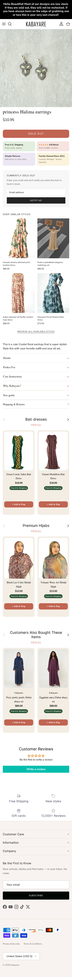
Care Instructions (12, 376)
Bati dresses (36, 419)
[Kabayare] (36, 24)
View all (36, 425)
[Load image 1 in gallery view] (36, 68)
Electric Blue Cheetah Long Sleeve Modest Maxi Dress (40, 963)
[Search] (11, 24)
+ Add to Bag (18, 504)
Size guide (9, 395)
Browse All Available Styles (35, 331)
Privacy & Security (11, 943)
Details (7, 358)
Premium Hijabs (36, 526)
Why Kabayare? (12, 385)
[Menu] (4, 24)
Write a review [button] (36, 769)
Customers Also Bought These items (36, 634)
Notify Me (36, 200)
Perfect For (9, 367)
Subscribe (36, 895)
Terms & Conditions (33, 943)
